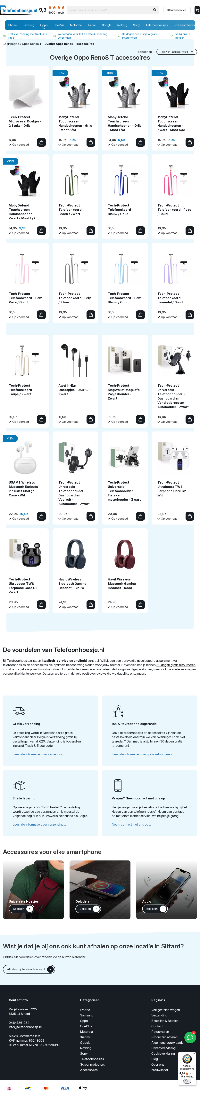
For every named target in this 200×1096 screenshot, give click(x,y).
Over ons (157, 1064)
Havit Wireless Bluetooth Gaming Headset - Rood (122, 583)
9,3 (51, 10)
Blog (154, 1059)
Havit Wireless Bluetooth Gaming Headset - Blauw (72, 583)
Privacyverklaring (163, 1048)
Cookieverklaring (163, 1053)
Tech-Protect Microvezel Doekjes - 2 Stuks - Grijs (25, 121)
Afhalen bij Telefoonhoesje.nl (26, 969)
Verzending (159, 1015)
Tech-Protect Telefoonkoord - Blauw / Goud (120, 209)
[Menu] (193, 1054)
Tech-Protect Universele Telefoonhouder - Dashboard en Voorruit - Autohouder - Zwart (74, 493)
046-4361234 (19, 1023)
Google (107, 25)
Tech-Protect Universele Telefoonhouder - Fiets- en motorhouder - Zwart (124, 490)
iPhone (12, 25)
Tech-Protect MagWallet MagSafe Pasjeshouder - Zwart (124, 392)
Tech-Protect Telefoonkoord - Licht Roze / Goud (26, 298)
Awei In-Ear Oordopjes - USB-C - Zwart (74, 390)
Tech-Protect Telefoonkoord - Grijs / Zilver (74, 298)
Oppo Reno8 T (32, 43)
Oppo (44, 25)
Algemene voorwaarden (168, 1043)
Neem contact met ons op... (131, 824)
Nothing (122, 25)
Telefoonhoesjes (157, 25)
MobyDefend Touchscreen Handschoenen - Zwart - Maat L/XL (23, 211)
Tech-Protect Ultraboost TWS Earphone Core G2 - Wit (172, 488)
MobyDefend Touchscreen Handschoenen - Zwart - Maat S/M (171, 123)
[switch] (187, 1081)
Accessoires (89, 1070)
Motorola (76, 25)
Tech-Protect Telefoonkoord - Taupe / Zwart (21, 390)
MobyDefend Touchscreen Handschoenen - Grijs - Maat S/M (75, 123)
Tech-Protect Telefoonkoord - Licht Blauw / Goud (125, 298)
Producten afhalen (164, 1037)
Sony (136, 25)
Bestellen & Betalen (165, 1021)
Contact (157, 1026)
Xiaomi (92, 25)
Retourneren (160, 1032)
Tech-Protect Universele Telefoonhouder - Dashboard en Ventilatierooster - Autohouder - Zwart (173, 396)
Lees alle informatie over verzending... (39, 754)
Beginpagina (11, 43)
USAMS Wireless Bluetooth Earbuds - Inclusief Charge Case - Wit (24, 488)
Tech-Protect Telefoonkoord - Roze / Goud (174, 209)
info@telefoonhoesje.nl (25, 1027)
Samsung (28, 25)
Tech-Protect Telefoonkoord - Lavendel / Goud (170, 298)
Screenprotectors (185, 25)
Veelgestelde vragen (165, 1010)
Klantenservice (177, 10)
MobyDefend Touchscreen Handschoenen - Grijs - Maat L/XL (124, 123)
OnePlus (59, 25)
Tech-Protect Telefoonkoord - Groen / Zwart (71, 209)
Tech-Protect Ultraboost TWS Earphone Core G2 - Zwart (24, 585)
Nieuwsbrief (159, 1070)
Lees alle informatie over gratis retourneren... (143, 754)
